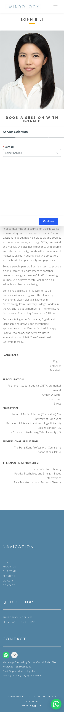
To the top (30, 706)
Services (9, 576)
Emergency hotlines (18, 617)
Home (6, 561)
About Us (9, 566)
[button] (56, 704)
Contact (9, 585)
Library (8, 580)
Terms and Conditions (19, 621)
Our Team (9, 571)
